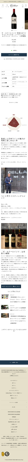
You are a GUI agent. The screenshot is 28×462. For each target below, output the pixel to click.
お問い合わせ (14, 429)
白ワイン (14, 385)
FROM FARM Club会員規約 (14, 414)
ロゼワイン (14, 388)
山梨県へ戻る (15, 362)
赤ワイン (14, 383)
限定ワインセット (14, 395)
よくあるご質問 (14, 426)
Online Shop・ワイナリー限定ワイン (14, 393)
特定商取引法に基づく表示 (14, 421)
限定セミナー (14, 398)
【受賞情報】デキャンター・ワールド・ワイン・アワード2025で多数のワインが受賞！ (18, 299)
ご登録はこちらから (14, 375)
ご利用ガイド (14, 424)
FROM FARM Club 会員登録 (14, 411)
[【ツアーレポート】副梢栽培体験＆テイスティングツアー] (5, 307)
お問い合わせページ (5, 97)
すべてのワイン (14, 380)
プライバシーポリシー (14, 419)
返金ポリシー (14, 431)
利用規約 (14, 416)
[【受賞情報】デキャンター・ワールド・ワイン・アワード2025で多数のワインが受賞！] (5, 296)
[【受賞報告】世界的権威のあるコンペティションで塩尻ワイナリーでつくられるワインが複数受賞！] (5, 315)
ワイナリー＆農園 (14, 402)
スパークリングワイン (14, 390)
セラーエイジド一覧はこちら (11, 286)
